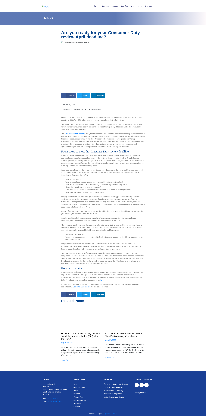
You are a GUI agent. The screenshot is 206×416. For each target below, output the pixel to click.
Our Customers (127, 6)
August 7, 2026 (110, 340)
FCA (86, 109)
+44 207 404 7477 (53, 399)
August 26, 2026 (67, 343)
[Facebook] (137, 385)
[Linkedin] (146, 385)
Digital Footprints (110, 414)
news (139, 6)
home (96, 6)
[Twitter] (141, 385)
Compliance (67, 109)
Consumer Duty (78, 109)
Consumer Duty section (82, 287)
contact (148, 6)
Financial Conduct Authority (75, 134)
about (115, 6)
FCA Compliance (95, 109)
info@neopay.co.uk (55, 401)
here (102, 280)
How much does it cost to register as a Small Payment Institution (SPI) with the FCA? (80, 336)
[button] (68, 95)
